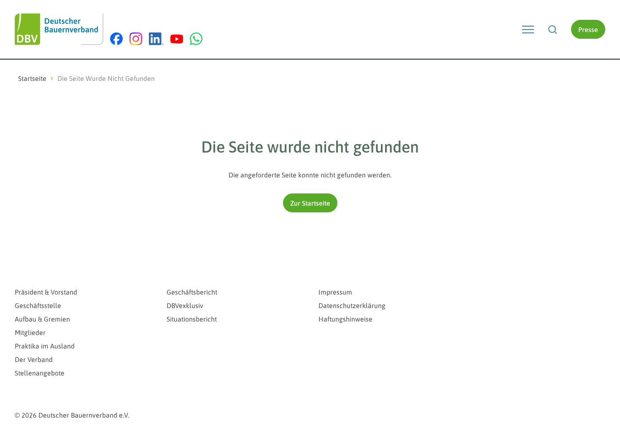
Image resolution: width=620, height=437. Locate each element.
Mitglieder (30, 332)
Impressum (335, 292)
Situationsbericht (192, 319)
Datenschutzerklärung (351, 305)
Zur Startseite (310, 203)
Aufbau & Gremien (42, 319)
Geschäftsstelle (38, 305)
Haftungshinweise (345, 319)
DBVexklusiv (185, 305)
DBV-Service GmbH (506, 276)
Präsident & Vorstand (46, 292)
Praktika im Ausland (45, 346)
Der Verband (34, 359)
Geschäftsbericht (192, 292)
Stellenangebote (40, 373)
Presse (588, 29)
